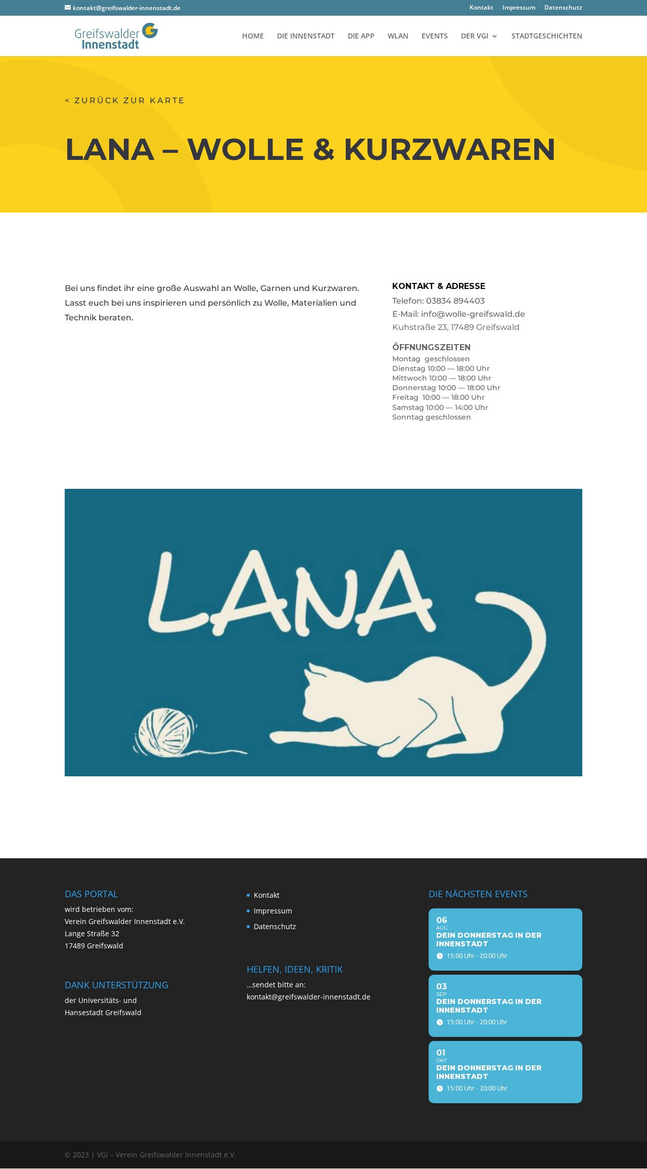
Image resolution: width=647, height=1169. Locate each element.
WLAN (398, 36)
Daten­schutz (563, 8)
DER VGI (474, 36)
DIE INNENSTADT (306, 36)
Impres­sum (518, 8)
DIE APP (361, 36)
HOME (253, 36)
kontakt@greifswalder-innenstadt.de (309, 996)
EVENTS (435, 36)
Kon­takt (481, 8)
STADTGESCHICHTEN (547, 36)
